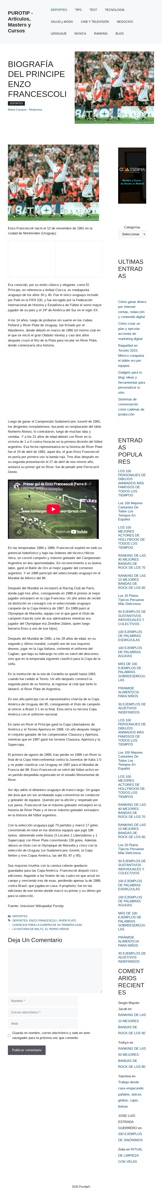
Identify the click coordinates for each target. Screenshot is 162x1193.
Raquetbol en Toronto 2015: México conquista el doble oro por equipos (131, 356)
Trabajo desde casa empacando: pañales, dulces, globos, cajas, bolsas (131, 1094)
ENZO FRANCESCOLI (43, 920)
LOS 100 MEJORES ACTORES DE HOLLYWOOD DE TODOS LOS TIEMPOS (131, 538)
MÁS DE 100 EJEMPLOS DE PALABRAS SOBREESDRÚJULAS (131, 672)
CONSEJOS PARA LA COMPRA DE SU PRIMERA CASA (47, 924)
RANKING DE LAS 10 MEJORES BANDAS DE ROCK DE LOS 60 (132, 582)
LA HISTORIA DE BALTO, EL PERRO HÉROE (40, 929)
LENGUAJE (59, 33)
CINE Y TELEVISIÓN (95, 21)
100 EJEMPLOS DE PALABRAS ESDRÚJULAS (130, 636)
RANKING (101, 33)
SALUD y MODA (62, 21)
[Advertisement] (25, 262)
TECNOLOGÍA (114, 9)
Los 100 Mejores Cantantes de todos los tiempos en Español (130, 511)
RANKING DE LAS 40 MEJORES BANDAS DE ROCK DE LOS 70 (132, 562)
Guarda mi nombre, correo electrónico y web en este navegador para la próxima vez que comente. (51, 1035)
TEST (93, 9)
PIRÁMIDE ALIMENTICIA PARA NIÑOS (128, 692)
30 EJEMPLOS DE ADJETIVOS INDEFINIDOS (132, 708)
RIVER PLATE (67, 920)
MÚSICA (80, 33)
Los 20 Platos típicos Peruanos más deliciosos (131, 600)
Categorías (132, 227)
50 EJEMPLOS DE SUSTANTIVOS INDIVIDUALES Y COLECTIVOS (132, 618)
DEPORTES (59, 9)
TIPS (78, 9)
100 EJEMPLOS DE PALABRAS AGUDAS (130, 652)
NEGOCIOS (125, 21)
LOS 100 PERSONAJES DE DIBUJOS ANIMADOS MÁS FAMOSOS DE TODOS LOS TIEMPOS (132, 483)
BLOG (120, 33)
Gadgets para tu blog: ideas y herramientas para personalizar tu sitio (131, 383)
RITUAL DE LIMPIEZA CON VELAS (130, 1155)
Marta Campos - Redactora (25, 109)
